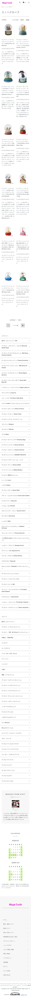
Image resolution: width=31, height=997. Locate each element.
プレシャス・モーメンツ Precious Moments (13, 533)
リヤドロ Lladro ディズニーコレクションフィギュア (15, 403)
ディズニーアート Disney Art (9, 501)
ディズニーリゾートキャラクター (10, 749)
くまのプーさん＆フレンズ (9, 717)
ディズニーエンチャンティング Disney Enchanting (15, 360)
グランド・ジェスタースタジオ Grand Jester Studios (15, 495)
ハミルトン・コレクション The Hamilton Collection (15, 602)
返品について (6, 928)
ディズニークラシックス (8, 770)
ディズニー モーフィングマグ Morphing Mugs (14, 439)
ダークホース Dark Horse (8, 516)
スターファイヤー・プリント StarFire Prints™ (14, 511)
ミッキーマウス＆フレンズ (9, 706)
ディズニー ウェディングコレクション (12, 680)
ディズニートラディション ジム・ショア (12, 460)
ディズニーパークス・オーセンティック (12, 419)
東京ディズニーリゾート (8, 621)
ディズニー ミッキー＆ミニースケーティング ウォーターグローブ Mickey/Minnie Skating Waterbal (8, 143)
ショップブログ (7, 945)
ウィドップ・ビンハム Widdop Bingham (12, 470)
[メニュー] (28, 2)
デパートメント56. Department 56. (11, 550)
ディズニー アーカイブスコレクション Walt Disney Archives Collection (15, 354)
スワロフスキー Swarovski (8, 561)
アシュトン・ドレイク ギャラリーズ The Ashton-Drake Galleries (14, 590)
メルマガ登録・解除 (8, 949)
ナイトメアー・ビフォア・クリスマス (11, 733)
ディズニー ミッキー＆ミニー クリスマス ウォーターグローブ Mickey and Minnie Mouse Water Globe (22, 192)
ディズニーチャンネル (7, 781)
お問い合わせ (6, 975)
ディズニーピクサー (7, 775)
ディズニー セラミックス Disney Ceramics (13, 408)
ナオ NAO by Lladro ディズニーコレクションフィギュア (15, 539)
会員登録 (5, 962)
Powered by (7, 994)
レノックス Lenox (6, 480)
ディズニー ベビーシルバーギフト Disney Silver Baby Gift (14, 381)
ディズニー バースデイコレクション (11, 685)
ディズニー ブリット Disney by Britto (11, 465)
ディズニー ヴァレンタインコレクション (12, 696)
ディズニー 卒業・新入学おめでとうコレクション (15, 632)
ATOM (8, 953)
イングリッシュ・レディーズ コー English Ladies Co (15, 387)
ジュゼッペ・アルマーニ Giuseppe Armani (13, 545)
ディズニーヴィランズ (7, 759)
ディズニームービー (7, 765)
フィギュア (4, 643)
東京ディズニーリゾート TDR (9, 340)
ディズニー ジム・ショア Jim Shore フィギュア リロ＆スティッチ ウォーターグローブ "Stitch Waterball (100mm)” (8, 90)
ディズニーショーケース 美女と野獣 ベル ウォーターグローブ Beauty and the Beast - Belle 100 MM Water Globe (8, 245)
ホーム (3, 6)
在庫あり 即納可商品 (7, 637)
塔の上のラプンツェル (7, 728)
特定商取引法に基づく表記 (10, 936)
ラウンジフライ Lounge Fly (9, 393)
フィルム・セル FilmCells (8, 506)
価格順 (22, 20)
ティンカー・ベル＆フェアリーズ (10, 754)
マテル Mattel (5, 434)
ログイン (5, 966)
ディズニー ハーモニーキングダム (10, 579)
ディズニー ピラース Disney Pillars (11, 490)
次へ (23, 325)
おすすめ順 (15, 20)
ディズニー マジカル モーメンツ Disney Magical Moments (14, 374)
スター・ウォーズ (6, 738)
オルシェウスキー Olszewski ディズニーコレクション (15, 567)
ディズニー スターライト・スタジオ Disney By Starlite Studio (14, 347)
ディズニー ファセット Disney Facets (11, 414)
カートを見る (6, 971)
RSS (4, 953)
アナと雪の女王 (6, 722)
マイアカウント (7, 958)
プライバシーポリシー (9, 941)
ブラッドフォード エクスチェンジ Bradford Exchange (13, 527)
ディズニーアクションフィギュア (10, 573)
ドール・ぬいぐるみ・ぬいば (9, 653)
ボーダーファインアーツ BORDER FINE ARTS (14, 455)
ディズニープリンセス (7, 712)
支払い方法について (8, 932)
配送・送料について (8, 924)
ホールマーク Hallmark (8, 429)
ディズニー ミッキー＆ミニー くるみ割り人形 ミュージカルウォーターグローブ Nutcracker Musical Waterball (8, 192)
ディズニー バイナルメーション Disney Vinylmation (15, 607)
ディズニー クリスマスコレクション (11, 690)
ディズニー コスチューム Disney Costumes (13, 450)
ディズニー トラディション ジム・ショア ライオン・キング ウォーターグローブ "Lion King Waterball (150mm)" (22, 43)
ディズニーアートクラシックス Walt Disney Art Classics (14, 366)
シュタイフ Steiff (6, 521)
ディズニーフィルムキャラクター (10, 744)
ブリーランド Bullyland (8, 424)
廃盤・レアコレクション (8, 675)
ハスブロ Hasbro (6, 485)
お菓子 (3, 669)
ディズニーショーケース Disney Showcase (13, 445)
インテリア (4, 664)
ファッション (5, 659)
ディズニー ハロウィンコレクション (11, 701)
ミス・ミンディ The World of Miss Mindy (12, 398)
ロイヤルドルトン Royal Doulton (10, 597)
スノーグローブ (9, 6)
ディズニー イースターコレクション (11, 627)
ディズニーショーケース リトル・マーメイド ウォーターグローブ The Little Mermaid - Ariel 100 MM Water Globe (22, 290)
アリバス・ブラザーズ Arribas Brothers (12, 555)
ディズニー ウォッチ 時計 (8, 584)
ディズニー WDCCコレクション (10, 475)
